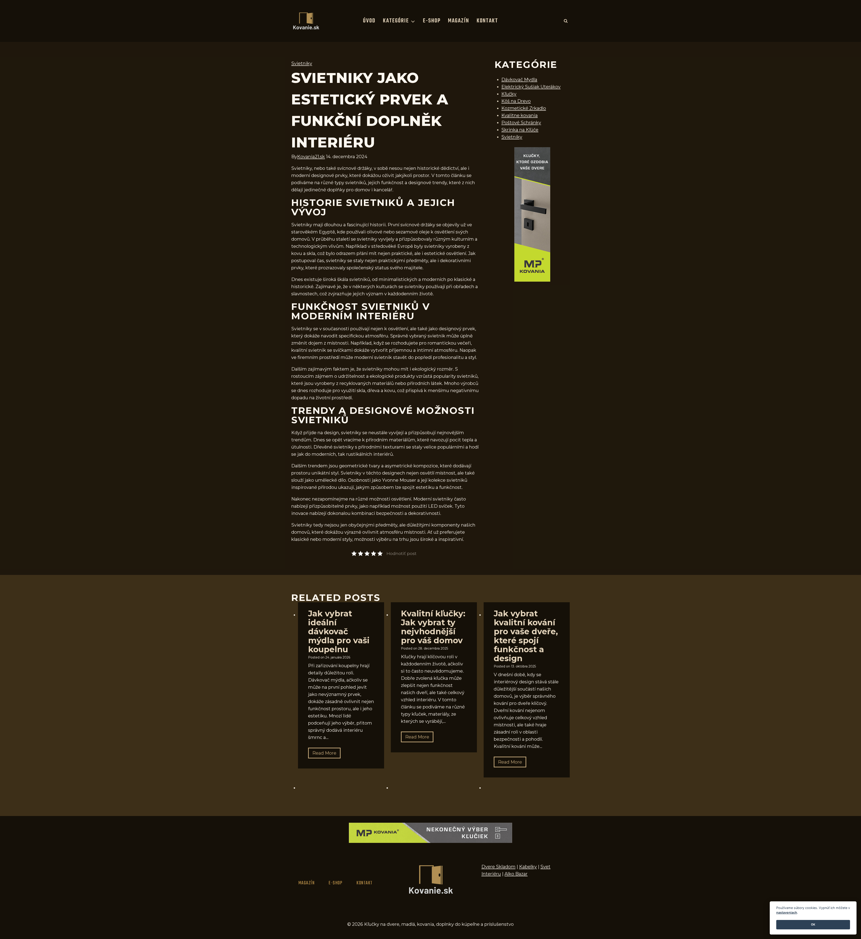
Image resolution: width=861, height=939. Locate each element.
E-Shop (432, 20)
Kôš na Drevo (516, 101)
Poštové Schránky (521, 122)
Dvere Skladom (498, 866)
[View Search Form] (566, 21)
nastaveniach (786, 913)
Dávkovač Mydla (519, 79)
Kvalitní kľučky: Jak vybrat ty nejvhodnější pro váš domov (433, 627)
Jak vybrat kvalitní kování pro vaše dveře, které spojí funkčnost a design (526, 636)
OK (813, 924)
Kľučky (508, 94)
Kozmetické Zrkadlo (523, 108)
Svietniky (301, 63)
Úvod (369, 20)
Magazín (458, 20)
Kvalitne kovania (519, 115)
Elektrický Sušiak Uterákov (531, 86)
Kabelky (528, 866)
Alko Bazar (516, 873)
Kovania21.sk (311, 156)
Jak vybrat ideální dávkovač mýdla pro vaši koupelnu (339, 631)
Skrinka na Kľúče (519, 129)
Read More (326, 754)
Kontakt (487, 20)
